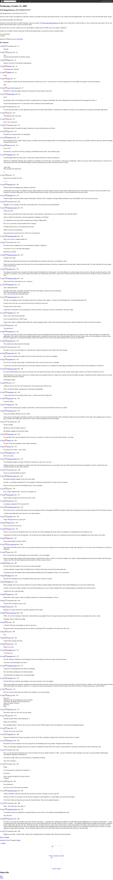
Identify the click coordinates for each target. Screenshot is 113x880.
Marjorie (9, 66)
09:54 (3, 46)
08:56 (3, 575)
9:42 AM (20, 39)
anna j (8, 131)
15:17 (3, 715)
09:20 (3, 644)
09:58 (3, 60)
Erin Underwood (12, 544)
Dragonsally (10, 284)
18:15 (3, 347)
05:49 (3, 538)
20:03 (3, 411)
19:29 (3, 383)
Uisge (8, 715)
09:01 (3, 600)
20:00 (3, 818)
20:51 (3, 446)
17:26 (3, 764)
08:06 (3, 563)
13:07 (3, 689)
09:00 (3, 594)
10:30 (3, 113)
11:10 (3, 137)
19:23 (3, 369)
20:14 (3, 434)
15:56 (3, 236)
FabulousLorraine (12, 208)
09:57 (3, 52)
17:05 (3, 284)
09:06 (3, 613)
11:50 (3, 154)
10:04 (3, 66)
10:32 (3, 125)
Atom (18, 840)
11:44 (3, 145)
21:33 (3, 470)
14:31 (3, 709)
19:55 (3, 404)
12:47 (3, 175)
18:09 (3, 331)
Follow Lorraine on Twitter (56, 856)
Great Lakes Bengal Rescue (50, 23)
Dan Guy (9, 52)
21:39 (3, 488)
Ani (8, 689)
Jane (8, 781)
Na (8, 175)
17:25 (3, 750)
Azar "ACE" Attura (12, 88)
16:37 (3, 278)
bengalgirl (10, 184)
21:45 (3, 501)
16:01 (3, 242)
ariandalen (10, 154)
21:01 (3, 831)
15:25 (3, 195)
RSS (1, 876)
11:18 (3, 665)
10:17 (3, 94)
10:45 (3, 131)
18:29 (3, 353)
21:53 (3, 507)
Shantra (9, 404)
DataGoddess (11, 94)
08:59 (3, 582)
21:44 (3, 495)
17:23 (3, 740)
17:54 (3, 781)
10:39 (3, 656)
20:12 (3, 421)
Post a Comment (4, 837)
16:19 (3, 269)
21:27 (3, 459)
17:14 (3, 297)
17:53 (3, 325)
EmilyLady (10, 137)
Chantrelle (10, 313)
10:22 (3, 106)
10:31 (3, 119)
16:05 (3, 255)
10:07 (3, 78)
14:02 (3, 695)
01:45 (3, 522)
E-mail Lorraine (56, 868)
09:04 (3, 606)
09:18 (3, 638)
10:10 (3, 88)
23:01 (3, 516)
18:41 (3, 359)
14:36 (3, 184)
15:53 (3, 208)
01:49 (3, 529)
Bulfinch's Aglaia (12, 476)
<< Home (2, 843)
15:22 (3, 734)
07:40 (3, 552)
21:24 (3, 453)
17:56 (3, 803)
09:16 (3, 622)
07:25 (3, 544)
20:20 (3, 440)
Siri (8, 113)
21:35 (3, 476)
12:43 (3, 678)
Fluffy (9, 563)
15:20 (3, 728)
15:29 (3, 201)
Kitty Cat (9, 145)
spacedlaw (10, 516)
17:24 (3, 313)
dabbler (9, 72)
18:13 (3, 809)
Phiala (9, 60)
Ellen (8, 78)
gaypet (9, 325)
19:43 (3, 398)
